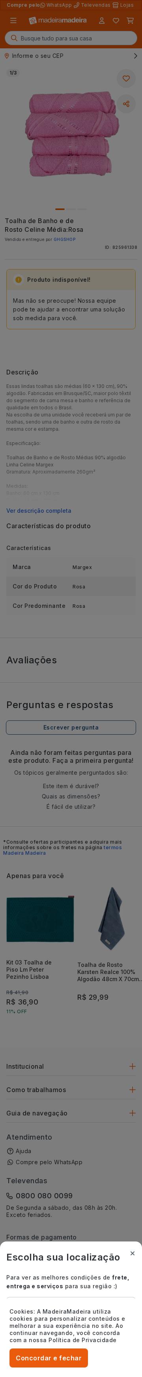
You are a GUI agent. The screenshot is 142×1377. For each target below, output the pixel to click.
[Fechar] (132, 1253)
